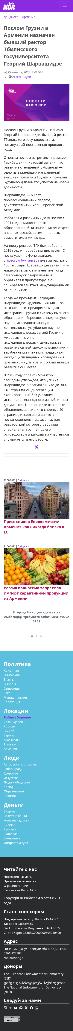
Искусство (11, 778)
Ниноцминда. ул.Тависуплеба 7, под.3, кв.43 (35, 949)
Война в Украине (17, 717)
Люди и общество (17, 782)
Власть (9, 679)
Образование (14, 791)
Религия (10, 796)
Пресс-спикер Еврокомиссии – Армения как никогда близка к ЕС (34, 527)
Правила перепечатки (20, 881)
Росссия (10, 726)
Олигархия (12, 675)
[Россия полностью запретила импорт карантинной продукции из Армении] (36, 566)
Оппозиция (12, 688)
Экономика (12, 838)
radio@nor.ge (13, 958)
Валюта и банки (15, 816)
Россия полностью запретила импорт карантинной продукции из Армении (36, 593)
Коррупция (12, 702)
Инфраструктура (16, 843)
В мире (9, 731)
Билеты (9, 825)
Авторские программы (20, 764)
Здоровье (11, 773)
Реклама (10, 829)
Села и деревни (15, 722)
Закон (8, 693)
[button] (32, 636)
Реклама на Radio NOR (20, 890)
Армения (28, 17)
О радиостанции (16, 886)
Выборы (10, 684)
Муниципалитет (15, 697)
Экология (10, 834)
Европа (9, 735)
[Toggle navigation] (65, 5)
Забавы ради (13, 769)
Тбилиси (10, 744)
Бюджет (9, 811)
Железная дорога (16, 820)
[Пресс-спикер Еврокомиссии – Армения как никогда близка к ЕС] (36, 500)
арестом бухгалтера (22, 260)
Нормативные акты (18, 877)
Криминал (11, 670)
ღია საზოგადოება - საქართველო (40, 983)
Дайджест (11, 17)
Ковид (8, 787)
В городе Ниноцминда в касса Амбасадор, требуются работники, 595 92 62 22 (36, 616)
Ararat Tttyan (21, 77)
